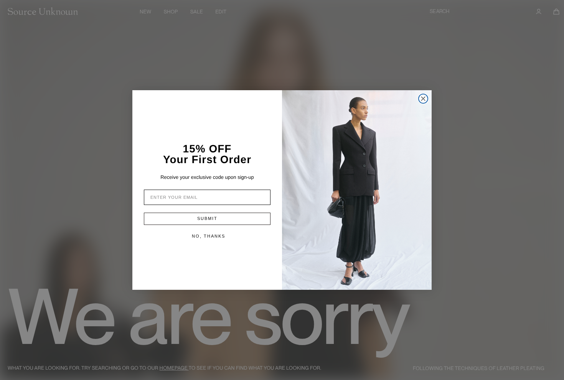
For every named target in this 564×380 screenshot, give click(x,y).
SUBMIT (207, 218)
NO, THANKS (208, 236)
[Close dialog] (423, 98)
